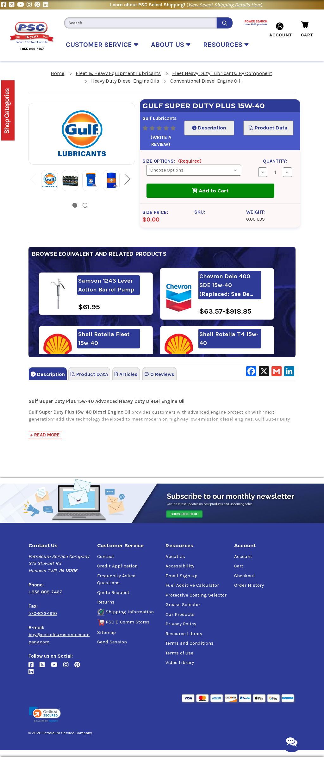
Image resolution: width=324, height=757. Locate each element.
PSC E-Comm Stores (128, 622)
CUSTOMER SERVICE (100, 45)
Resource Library (183, 633)
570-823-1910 (42, 613)
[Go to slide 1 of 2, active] (74, 205)
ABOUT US (168, 45)
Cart (238, 566)
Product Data (270, 128)
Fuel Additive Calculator (192, 585)
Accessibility (179, 566)
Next (127, 178)
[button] (44, 714)
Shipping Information (130, 612)
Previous (33, 178)
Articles (128, 374)
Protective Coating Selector (196, 595)
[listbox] (193, 170)
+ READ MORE (45, 435)
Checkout (244, 576)
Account (243, 556)
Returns (106, 602)
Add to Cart (212, 191)
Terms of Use (179, 653)
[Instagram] (30, 5)
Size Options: (172, 161)
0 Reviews (161, 374)
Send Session (112, 642)
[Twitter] (13, 5)
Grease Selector (182, 604)
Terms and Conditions (189, 643)
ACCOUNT (280, 35)
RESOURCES (223, 45)
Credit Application (117, 566)
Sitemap (106, 632)
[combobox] (140, 22)
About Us (175, 556)
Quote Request (113, 592)
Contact (105, 556)
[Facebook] (5, 5)
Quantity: (275, 161)
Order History (249, 585)
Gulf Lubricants (159, 118)
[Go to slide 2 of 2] (85, 205)
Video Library (179, 662)
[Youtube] (22, 5)
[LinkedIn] (46, 5)
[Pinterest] (38, 5)
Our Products (180, 614)
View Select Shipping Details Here (224, 5)
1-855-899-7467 (45, 592)
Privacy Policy (180, 624)
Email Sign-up (181, 576)
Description (211, 128)
